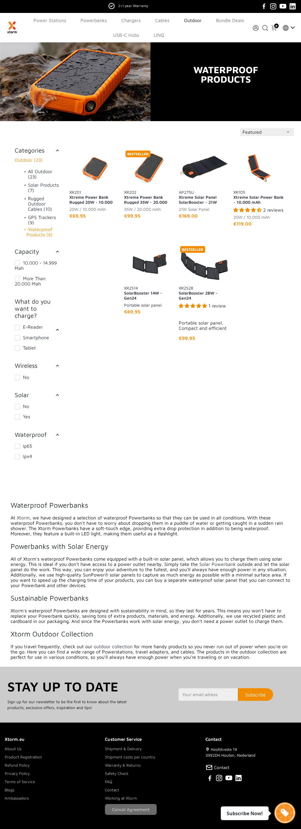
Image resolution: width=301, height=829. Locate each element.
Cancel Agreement (131, 809)
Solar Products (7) (43, 187)
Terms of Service (20, 781)
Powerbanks (94, 20)
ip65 (27, 446)
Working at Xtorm (121, 798)
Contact (112, 790)
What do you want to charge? (33, 308)
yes (26, 416)
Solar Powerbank (217, 564)
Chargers (131, 20)
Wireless (26, 365)
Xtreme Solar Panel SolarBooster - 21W (198, 197)
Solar (22, 394)
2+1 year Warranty (133, 6)
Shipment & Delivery (123, 748)
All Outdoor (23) (40, 174)
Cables (162, 20)
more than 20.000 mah (30, 281)
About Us (13, 748)
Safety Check (116, 773)
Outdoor (193, 20)
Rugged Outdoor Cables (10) (40, 204)
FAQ (108, 781)
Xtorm (23, 517)
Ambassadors (17, 798)
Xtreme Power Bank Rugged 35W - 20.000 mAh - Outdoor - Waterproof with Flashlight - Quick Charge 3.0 (148, 197)
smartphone (36, 337)
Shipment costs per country (130, 757)
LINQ (159, 35)
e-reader (33, 327)
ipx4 (27, 456)
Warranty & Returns (123, 765)
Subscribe (255, 694)
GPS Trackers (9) (42, 220)
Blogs (9, 790)
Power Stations (50, 20)
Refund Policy (17, 765)
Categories (29, 150)
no (26, 377)
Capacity (27, 251)
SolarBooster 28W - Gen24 (198, 292)
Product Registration (23, 757)
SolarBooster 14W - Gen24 (143, 292)
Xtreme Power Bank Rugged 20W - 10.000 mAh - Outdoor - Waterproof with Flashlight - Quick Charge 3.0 (94, 197)
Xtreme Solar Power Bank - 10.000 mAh (258, 197)
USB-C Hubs (126, 35)
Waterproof (31, 434)
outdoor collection (113, 646)
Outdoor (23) (29, 160)
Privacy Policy (17, 773)
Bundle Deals (230, 20)
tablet (29, 347)
